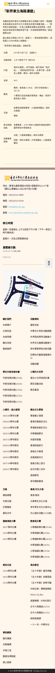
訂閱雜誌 (7, 507)
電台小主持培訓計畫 (39, 378)
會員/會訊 (34, 495)
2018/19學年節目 (11, 457)
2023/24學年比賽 (11, 428)
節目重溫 (34, 390)
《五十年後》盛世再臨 (40, 571)
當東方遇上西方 (37, 463)
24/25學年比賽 (9, 539)
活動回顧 (34, 364)
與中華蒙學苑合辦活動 (40, 349)
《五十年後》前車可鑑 (40, 583)
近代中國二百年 (37, 469)
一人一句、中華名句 (39, 624)
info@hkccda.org (17, 207)
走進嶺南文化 (36, 457)
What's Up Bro (36, 595)
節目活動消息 (36, 384)
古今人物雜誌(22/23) (40, 606)
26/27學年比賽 (9, 527)
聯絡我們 (7, 349)
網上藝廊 (7, 662)
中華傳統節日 (36, 433)
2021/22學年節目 (11, 439)
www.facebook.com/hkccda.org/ (23, 213)
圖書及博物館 (9, 656)
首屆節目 (34, 475)
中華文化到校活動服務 (40, 331)
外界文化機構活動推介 (40, 343)
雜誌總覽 (7, 495)
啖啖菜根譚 (35, 618)
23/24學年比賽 (9, 583)
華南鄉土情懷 (36, 416)
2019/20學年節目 (11, 451)
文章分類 (7, 501)
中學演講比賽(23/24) (40, 557)
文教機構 (7, 644)
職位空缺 (7, 343)
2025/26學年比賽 (11, 416)
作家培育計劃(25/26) (12, 378)
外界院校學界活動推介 (40, 337)
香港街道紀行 (36, 445)
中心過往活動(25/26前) (41, 513)
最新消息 (34, 325)
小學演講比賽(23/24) (40, 551)
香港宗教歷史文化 (38, 422)
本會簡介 (7, 325)
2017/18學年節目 (11, 463)
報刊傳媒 (7, 638)
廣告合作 (7, 513)
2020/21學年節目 (11, 445)
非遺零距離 (35, 439)
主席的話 (7, 331)
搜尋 (49, 263)
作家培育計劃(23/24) (12, 390)
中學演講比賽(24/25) (40, 545)
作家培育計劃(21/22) (12, 402)
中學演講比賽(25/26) (40, 533)
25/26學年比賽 (9, 533)
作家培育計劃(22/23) (12, 396)
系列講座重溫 (36, 481)
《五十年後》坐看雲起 (40, 577)
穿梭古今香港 (36, 451)
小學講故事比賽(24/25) (41, 539)
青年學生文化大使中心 (40, 507)
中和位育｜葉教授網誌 (40, 589)
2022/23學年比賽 (11, 433)
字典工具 (7, 650)
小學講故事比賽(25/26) (41, 527)
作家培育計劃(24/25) (12, 384)
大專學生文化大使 (38, 501)
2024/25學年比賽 (11, 422)
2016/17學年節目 (11, 469)
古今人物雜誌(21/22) (40, 612)
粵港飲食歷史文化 (38, 428)
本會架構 (7, 337)
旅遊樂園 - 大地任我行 (40, 601)
